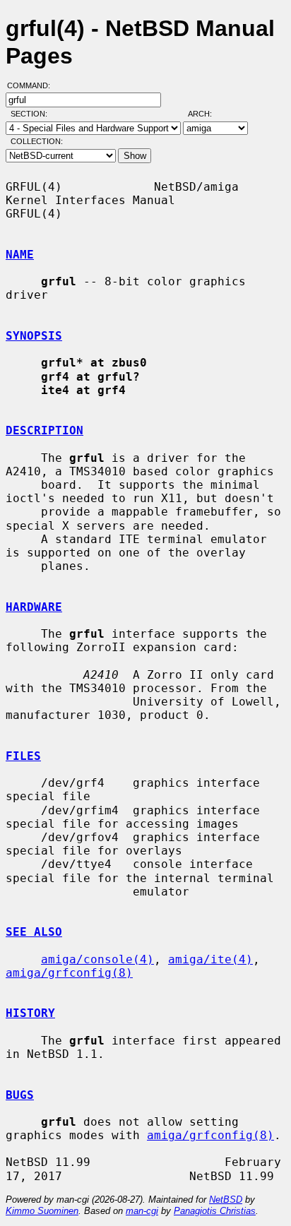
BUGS (20, 1095)
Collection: (37, 141)
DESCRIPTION (44, 430)
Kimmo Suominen (42, 1211)
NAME (20, 254)
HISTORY (30, 1013)
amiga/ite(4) (210, 959)
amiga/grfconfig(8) (69, 973)
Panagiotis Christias (215, 1211)
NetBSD (225, 1199)
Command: (33, 85)
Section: (32, 113)
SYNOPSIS (34, 336)
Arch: (206, 113)
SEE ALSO (34, 932)
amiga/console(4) (97, 959)
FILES (23, 756)
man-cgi (142, 1211)
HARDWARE (34, 607)
